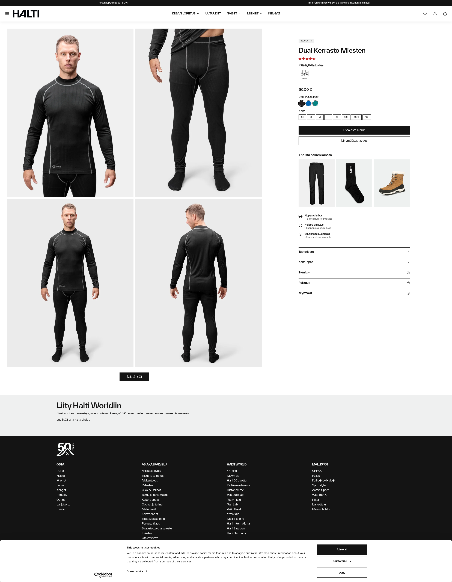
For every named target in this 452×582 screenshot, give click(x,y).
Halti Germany (236, 533)
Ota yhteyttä (150, 538)
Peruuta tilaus (151, 523)
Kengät (61, 490)
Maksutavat (149, 480)
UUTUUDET (213, 13)
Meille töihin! (235, 518)
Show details (135, 571)
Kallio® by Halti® (323, 480)
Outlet (60, 499)
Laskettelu (319, 504)
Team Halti (234, 499)
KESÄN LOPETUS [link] (183, 13)
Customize (340, 561)
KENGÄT (274, 13)
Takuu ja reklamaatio (155, 494)
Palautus (147, 485)
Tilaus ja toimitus (152, 475)
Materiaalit (149, 509)
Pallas (316, 475)
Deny (342, 572)
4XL (367, 117)
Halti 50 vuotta (236, 480)
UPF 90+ (318, 470)
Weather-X (319, 494)
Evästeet (147, 533)
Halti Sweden (236, 528)
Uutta (60, 470)
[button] (7, 13)
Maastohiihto (321, 509)
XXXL (356, 117)
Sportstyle (319, 485)
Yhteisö (232, 470)
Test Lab (232, 504)
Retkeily (61, 494)
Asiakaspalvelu (151, 470)
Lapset (60, 485)
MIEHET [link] (252, 13)
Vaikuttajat (234, 509)
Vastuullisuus (235, 494)
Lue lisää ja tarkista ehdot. (73, 419)
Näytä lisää (134, 376)
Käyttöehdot (150, 514)
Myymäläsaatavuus (354, 140)
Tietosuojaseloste (153, 518)
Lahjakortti (63, 504)
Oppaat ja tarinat (152, 504)
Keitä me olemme (238, 485)
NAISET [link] (232, 13)
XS (302, 117)
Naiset (60, 475)
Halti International (238, 523)
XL (336, 117)
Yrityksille (233, 514)
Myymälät (233, 475)
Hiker (315, 499)
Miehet (61, 480)
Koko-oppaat (150, 499)
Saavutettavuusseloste (157, 528)
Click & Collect (151, 490)
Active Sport (320, 490)
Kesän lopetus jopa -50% (113, 3)
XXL (346, 117)
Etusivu (61, 509)
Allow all (342, 549)
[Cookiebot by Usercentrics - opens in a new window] (103, 575)
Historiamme (235, 490)
